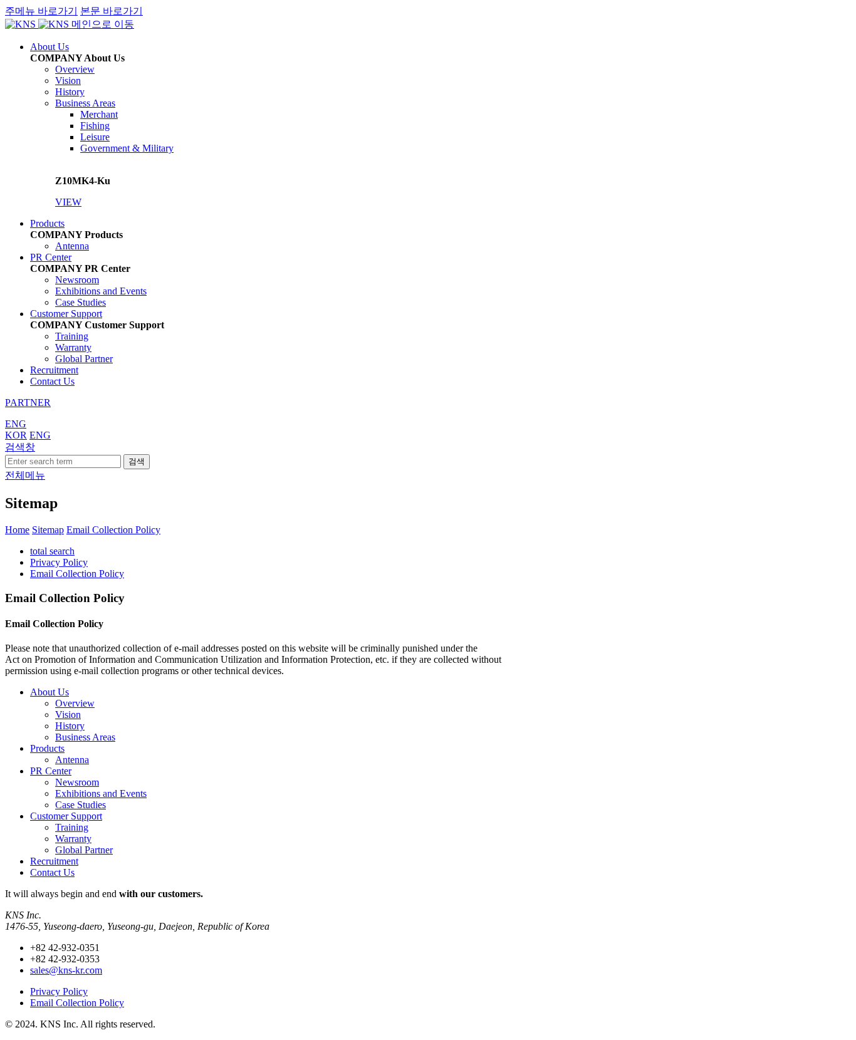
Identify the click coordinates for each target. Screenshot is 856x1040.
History (70, 91)
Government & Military (127, 148)
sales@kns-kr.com (66, 970)
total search (52, 551)
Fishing (95, 125)
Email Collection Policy (113, 529)
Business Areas (85, 103)
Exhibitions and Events (101, 291)
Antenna (72, 246)
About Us (49, 46)
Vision (68, 80)
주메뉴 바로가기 (41, 11)
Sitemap (48, 529)
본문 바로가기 (111, 11)
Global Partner (84, 358)
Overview (75, 69)
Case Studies (80, 302)
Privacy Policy (59, 562)
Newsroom (77, 279)
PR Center (50, 257)
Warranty (73, 347)
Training (71, 336)
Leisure (95, 137)
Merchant (99, 114)
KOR (16, 435)
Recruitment (54, 370)
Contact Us (52, 381)
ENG (15, 424)
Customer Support (66, 313)
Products (47, 223)
